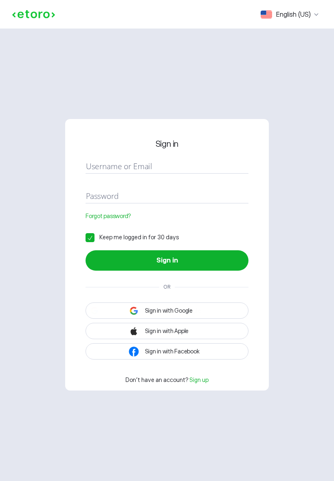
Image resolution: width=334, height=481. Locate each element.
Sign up (199, 380)
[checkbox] (132, 237)
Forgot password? (108, 216)
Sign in (167, 260)
